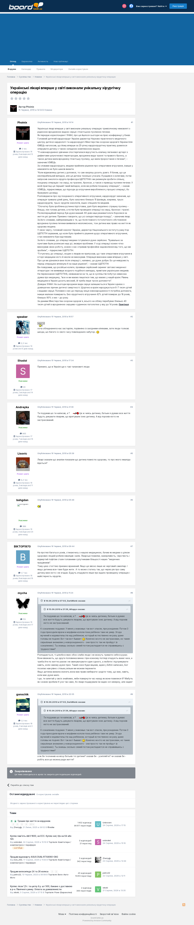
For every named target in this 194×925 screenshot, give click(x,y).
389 (24, 526)
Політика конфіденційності (83, 914)
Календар (26, 69)
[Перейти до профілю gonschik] (23, 705)
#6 (131, 500)
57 (31, 824)
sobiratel (18, 842)
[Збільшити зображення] (41, 324)
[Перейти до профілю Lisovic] (23, 464)
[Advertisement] (97, 35)
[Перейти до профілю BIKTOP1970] (23, 557)
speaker (22, 316)
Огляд (13, 61)
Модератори (57, 69)
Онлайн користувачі (78, 69)
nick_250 (18, 860)
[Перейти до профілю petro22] (98, 875)
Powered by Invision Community (97, 920)
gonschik (22, 694)
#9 (131, 694)
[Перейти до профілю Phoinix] (13, 108)
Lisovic (22, 453)
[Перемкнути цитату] (41, 600)
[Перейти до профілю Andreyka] (23, 418)
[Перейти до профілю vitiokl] (98, 889)
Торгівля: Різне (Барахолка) (58, 892)
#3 (131, 360)
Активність (43, 61)
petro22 (17, 874)
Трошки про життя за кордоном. (34, 821)
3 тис (24, 148)
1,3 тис (23, 720)
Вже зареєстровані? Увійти (150, 6)
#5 (131, 453)
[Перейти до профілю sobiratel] (98, 842)
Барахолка (27, 61)
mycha (22, 593)
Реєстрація (178, 6)
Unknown (107, 822)
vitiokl (16, 892)
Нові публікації (61, 61)
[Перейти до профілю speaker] (23, 327)
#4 (131, 407)
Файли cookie (129, 914)
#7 (131, 546)
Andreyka (22, 407)
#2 (131, 316)
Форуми (12, 69)
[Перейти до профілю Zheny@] (98, 860)
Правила (41, 69)
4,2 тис (24, 480)
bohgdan (22, 500)
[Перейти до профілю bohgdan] (23, 510)
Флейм (50, 827)
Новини (48, 110)
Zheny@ (18, 827)
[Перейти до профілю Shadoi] (23, 371)
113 (24, 619)
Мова (62, 914)
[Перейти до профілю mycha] (23, 603)
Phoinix (30, 106)
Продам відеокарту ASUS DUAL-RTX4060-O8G (34, 857)
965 (24, 433)
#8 (131, 593)
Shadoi (22, 360)
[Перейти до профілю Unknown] (98, 824)
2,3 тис (24, 343)
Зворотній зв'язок (109, 914)
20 (23, 387)
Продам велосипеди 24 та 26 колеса (29, 871)
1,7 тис (23, 573)
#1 (132, 122)
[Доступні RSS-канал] (184, 905)
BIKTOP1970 (22, 546)
